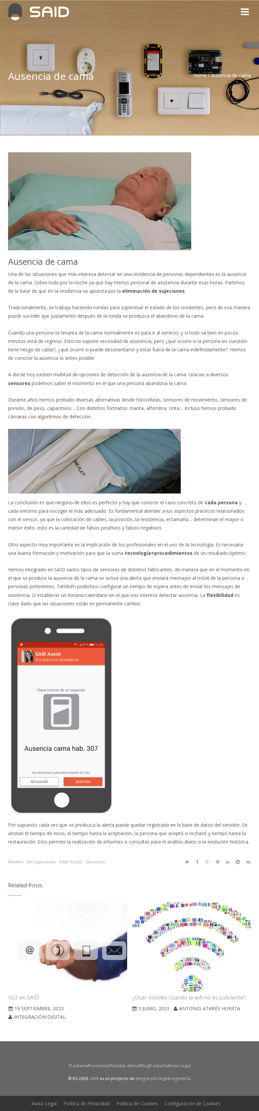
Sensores (95, 862)
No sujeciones (41, 862)
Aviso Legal (180, 1066)
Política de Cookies (137, 1103)
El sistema (78, 1066)
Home (200, 75)
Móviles (16, 862)
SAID (94, 1078)
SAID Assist (70, 862)
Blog (144, 1066)
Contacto (159, 1066)
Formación (99, 1066)
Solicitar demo (125, 1066)
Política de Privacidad (86, 1103)
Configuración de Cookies (193, 1103)
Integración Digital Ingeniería (163, 1078)
